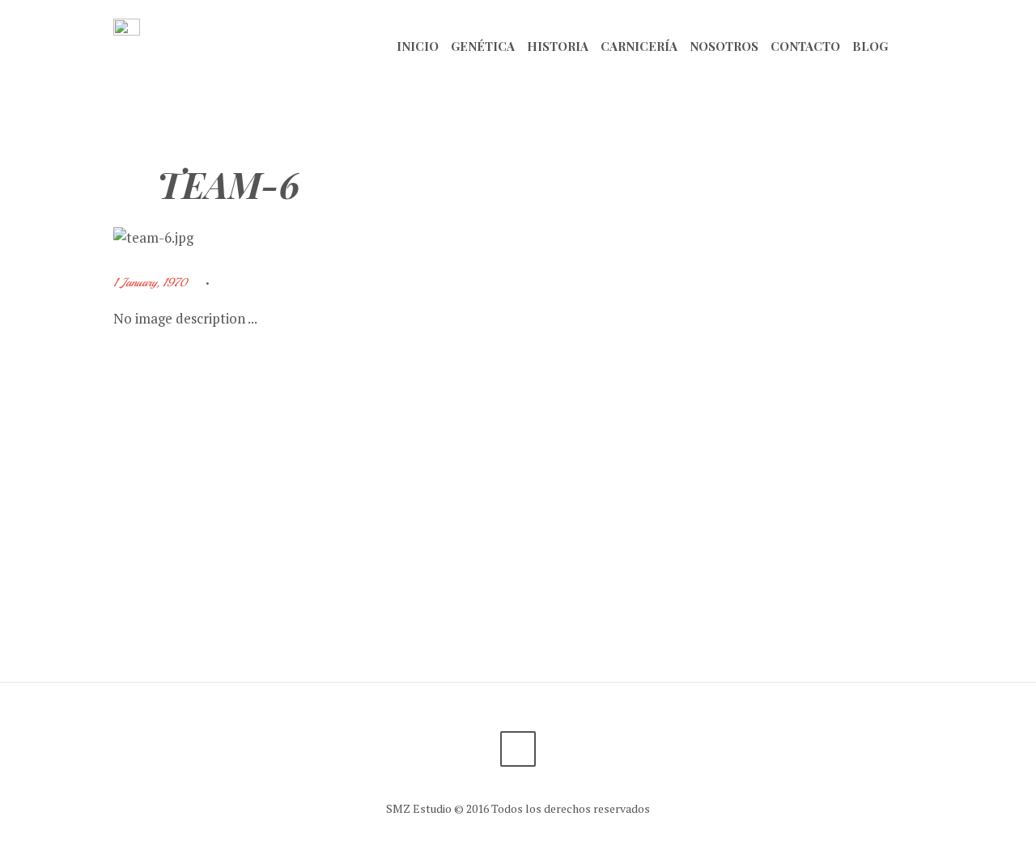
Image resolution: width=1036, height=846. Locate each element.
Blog (870, 46)
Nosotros (724, 46)
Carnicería (639, 46)
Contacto (805, 46)
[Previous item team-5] (315, 237)
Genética (483, 46)
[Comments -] (235, 282)
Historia (557, 46)
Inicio (418, 46)
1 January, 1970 (150, 282)
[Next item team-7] (720, 237)
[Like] (271, 282)
